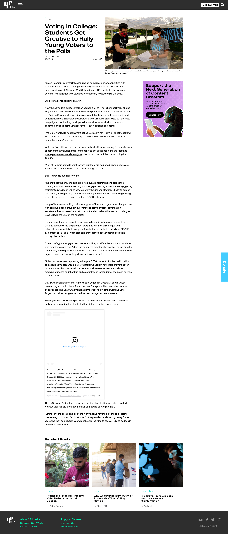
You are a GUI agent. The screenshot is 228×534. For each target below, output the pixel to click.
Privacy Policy (69, 526)
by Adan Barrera (55, 506)
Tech (151, 491)
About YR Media (30, 519)
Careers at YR (28, 526)
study (113, 229)
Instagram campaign (56, 304)
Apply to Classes (71, 519)
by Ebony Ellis (101, 506)
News (48, 19)
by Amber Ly (147, 506)
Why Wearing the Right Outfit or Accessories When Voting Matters (113, 498)
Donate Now (154, 115)
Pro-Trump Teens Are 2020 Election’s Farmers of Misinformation (157, 498)
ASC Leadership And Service (70, 396)
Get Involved (210, 4)
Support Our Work (31, 523)
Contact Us (67, 523)
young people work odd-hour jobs (63, 154)
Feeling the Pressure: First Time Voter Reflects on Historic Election (66, 498)
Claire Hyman (53, 56)
